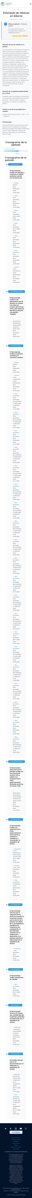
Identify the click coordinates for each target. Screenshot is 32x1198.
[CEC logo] (6, 4)
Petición (16, 183)
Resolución (17, 1074)
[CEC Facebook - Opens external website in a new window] (10, 1129)
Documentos (16, 1148)
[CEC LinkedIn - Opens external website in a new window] (5, 1129)
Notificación (17, 948)
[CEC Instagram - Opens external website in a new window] (15, 1129)
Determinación (16, 321)
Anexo (16, 195)
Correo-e (16, 1192)
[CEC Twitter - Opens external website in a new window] (25, 1129)
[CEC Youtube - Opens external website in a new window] (20, 1129)
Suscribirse (16, 1132)
